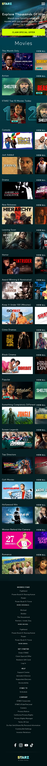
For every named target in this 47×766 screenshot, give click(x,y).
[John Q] (17, 165)
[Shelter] (17, 86)
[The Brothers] (17, 565)
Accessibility (23, 683)
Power (23, 598)
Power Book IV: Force (23, 601)
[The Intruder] (17, 265)
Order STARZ (23, 653)
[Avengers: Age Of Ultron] (17, 440)
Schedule (23, 692)
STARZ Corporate (23, 701)
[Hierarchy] (17, 215)
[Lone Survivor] (17, 290)
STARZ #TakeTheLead (23, 704)
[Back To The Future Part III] (17, 465)
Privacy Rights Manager (23, 718)
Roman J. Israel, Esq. (23, 621)
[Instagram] (21, 745)
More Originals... (23, 605)
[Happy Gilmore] (17, 490)
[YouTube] (26, 745)
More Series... (23, 643)
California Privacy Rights (23, 715)
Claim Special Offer (23, 656)
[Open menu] (43, 4)
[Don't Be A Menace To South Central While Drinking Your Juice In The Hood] (17, 140)
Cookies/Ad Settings (23, 729)
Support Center (23, 672)
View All (40, 51)
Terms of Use (23, 722)
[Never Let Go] (17, 240)
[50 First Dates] (17, 315)
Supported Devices (23, 679)
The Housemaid (23, 617)
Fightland (23, 591)
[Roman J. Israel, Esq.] (17, 61)
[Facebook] (15, 745)
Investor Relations (23, 732)
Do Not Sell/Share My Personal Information (23, 725)
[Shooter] (17, 515)
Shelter (23, 614)
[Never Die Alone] (17, 340)
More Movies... (23, 624)
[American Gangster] (17, 190)
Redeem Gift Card (23, 660)
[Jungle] (17, 415)
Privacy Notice (23, 711)
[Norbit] (17, 365)
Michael (23, 610)
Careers (23, 708)
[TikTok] (32, 745)
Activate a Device (24, 676)
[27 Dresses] (17, 540)
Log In (23, 663)
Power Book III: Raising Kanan (23, 594)
